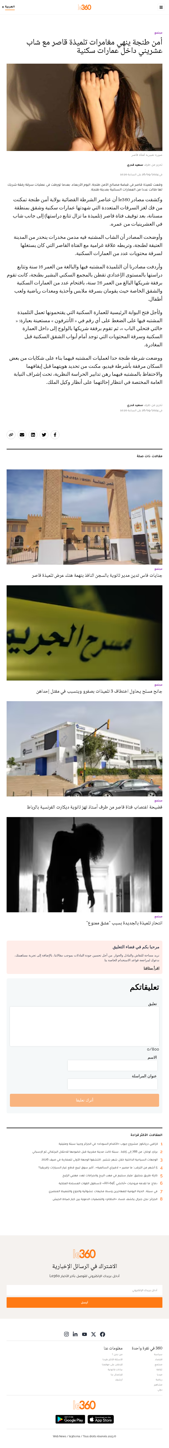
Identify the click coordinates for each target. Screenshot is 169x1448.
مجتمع (158, 32)
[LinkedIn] (75, 1334)
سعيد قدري (135, 164)
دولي (160, 1389)
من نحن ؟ (117, 1354)
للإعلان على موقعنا (112, 1364)
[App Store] (101, 1419)
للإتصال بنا (117, 1374)
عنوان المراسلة (144, 1076)
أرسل (84, 1302)
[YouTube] (84, 1334)
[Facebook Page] (102, 1334)
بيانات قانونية (115, 1369)
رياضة (159, 1379)
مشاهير (158, 1384)
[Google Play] (70, 1419)
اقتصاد (158, 1359)
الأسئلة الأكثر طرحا (113, 1359)
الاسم (152, 1057)
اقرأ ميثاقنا (151, 968)
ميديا (159, 1374)
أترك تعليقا (84, 1100)
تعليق (152, 1003)
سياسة (158, 1354)
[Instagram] (66, 1334)
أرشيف (119, 1379)
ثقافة (159, 1369)
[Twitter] (93, 1334)
